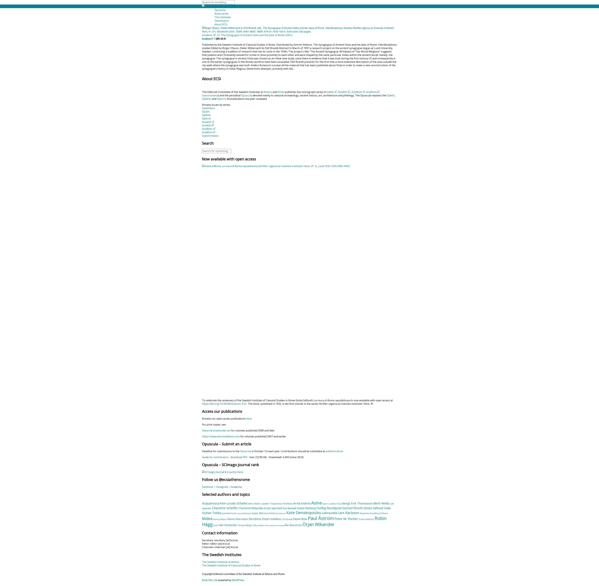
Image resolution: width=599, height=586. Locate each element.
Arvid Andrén (302, 503)
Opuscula (219, 10)
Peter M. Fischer (346, 519)
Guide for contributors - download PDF (224, 457)
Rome (281, 92)
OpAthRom (208, 108)
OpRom (206, 99)
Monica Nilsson (220, 519)
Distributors (221, 20)
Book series (221, 13)
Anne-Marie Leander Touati (262, 503)
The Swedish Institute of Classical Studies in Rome (231, 565)
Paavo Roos (300, 519)
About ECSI (220, 24)
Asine (316, 503)
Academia (236, 487)
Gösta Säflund (373, 508)
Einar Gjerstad (273, 508)
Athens (268, 92)
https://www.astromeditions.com (221, 436)
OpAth (390, 95)
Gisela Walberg (306, 508)
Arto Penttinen (285, 503)
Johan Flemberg (271, 513)
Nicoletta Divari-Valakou (265, 519)
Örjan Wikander (318, 524)
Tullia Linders (258, 525)
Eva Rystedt (289, 508)
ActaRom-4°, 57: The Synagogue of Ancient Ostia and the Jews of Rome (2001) (247, 35)
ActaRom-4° (208, 38)
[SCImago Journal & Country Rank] (222, 472)
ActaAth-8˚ (344, 92)
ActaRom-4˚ (358, 92)
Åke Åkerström (293, 525)
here (249, 418)
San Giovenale (228, 525)
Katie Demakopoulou (304, 512)
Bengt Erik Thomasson (357, 503)
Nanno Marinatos (237, 519)
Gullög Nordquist (329, 508)
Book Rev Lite (210, 580)
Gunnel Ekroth (352, 508)
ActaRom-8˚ (373, 92)
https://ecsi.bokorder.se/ (216, 430)
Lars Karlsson (348, 512)
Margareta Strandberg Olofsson (374, 513)
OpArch (221, 99)
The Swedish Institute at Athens (220, 562)
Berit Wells (381, 503)
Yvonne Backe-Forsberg (274, 525)
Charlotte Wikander (251, 508)
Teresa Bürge (244, 525)
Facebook (207, 487)
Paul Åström (321, 518)
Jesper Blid (257, 513)
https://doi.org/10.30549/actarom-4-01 (224, 404)
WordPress (238, 580)
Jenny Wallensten (244, 513)
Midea (207, 518)
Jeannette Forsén (229, 513)
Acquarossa (210, 503)
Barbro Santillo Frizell (332, 503)
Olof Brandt (287, 519)
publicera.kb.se (334, 451)
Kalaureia (282, 513)
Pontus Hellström (366, 519)
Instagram (222, 487)
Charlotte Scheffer (225, 508)
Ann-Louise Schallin (233, 503)
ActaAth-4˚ (331, 92)
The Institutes (222, 17)
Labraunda (329, 513)
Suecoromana (210, 95)
